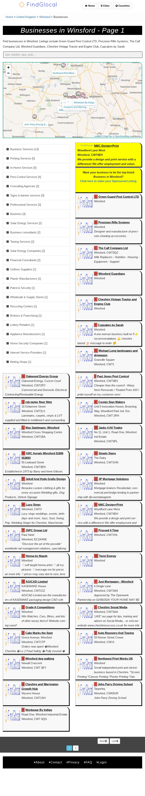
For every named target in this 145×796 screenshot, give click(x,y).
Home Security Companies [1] (28, 343)
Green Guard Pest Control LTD (118, 196)
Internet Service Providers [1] (27, 352)
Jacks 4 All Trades (110, 427)
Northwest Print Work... (64, 73)
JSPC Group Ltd (36, 530)
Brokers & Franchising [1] (25, 315)
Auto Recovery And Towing (116, 632)
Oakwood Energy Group (42, 376)
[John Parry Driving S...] (34, 116)
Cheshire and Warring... (76, 106)
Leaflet (97, 136)
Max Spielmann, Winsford (42, 427)
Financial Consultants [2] (24, 260)
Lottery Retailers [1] (21, 324)
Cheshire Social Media (112, 607)
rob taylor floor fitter (38, 402)
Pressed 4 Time (108, 530)
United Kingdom (26, 16)
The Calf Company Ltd (113, 248)
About (39, 762)
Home (91, 5)
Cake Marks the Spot (39, 632)
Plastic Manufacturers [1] (25, 278)
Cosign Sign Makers (111, 402)
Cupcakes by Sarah (110, 325)
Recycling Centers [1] (23, 306)
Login (102, 762)
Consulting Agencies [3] (24, 186)
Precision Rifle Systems (114, 222)
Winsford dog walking (39, 658)
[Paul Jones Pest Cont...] (79, 94)
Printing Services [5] (22, 158)
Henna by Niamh (36, 556)
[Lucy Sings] (65, 95)
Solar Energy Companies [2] (27, 250)
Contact (56, 762)
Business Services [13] (24, 149)
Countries (124, 5)
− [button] (8, 73)
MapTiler (108, 136)
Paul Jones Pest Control (113, 376)
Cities (106, 5)
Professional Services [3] (25, 204)
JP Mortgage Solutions (114, 479)
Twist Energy (107, 556)
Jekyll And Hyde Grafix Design (46, 479)
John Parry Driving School (115, 684)
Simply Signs (107, 453)
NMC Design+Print (106, 145)
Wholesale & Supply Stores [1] (28, 297)
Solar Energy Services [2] (25, 223)
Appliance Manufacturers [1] (27, 334)
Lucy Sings (33, 504)
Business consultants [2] (24, 232)
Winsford (44, 16)
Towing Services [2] (21, 241)
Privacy (73, 762)
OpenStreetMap (122, 136)
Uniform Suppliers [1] (22, 269)
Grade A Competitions (40, 607)
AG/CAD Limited (37, 581)
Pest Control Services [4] (25, 176)
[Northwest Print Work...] (63, 65)
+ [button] (8, 67)
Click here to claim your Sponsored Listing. (108, 181)
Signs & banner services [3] (26, 195)
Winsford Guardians (111, 273)
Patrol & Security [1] (22, 287)
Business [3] (17, 213)
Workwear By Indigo (84, 102)
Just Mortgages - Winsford (115, 581)
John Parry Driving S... (35, 124)
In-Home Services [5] (22, 167)
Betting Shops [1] (20, 361)
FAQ (89, 762)
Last (114, 741)
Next (102, 741)
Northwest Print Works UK (115, 658)
